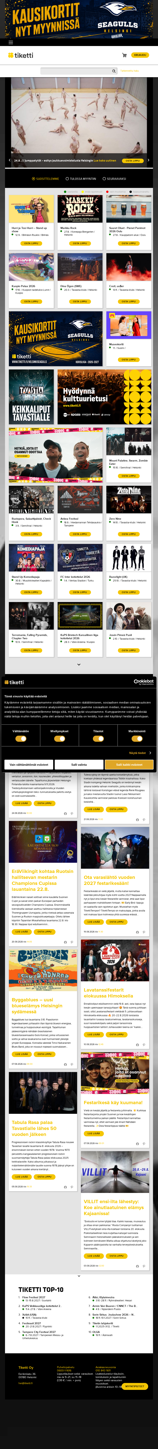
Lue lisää (22, 803)
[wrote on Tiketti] (43, 842)
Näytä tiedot (137, 753)
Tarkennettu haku (129, 71)
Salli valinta (79, 764)
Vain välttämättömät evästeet (29, 764)
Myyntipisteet (134, 1386)
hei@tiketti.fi (25, 1383)
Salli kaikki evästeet (129, 764)
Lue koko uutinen (105, 160)
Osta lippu (45, 803)
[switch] (59, 739)
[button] (9, 160)
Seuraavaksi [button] (116, 179)
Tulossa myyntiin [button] (82, 179)
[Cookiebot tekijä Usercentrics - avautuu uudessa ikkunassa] (137, 682)
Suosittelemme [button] (47, 179)
